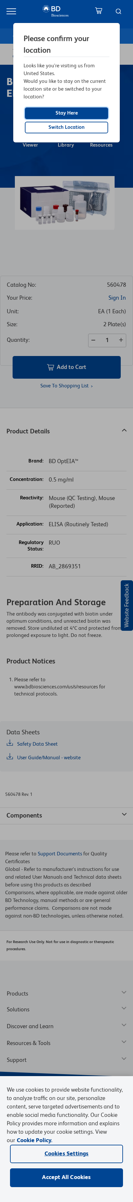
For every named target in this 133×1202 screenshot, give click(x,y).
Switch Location (66, 127)
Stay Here (67, 113)
